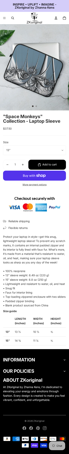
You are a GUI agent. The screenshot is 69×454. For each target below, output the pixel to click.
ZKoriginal (38, 420)
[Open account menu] (56, 18)
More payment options (35, 184)
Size (5, 142)
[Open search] (12, 18)
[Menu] (4, 18)
